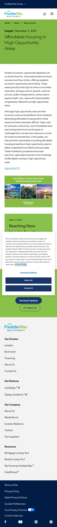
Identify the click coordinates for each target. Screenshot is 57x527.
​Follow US (31, 308)
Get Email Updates (28, 300)
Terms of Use (11, 485)
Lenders (9, 345)
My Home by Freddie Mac (19, 465)
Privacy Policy (12, 491)
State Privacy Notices (16, 497)
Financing (10, 358)
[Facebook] (5, 521)
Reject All (28, 280)
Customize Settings (28, 273)
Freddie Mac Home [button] (14, 4)
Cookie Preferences (15, 504)
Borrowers (10, 352)
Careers (9, 430)
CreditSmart (12, 472)
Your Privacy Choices (16, 510)
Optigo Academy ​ (15, 394)
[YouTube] (20, 521)
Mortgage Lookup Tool (17, 453)
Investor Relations (14, 424)
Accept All (28, 288)
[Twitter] (51, 521)
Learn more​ (12, 168)
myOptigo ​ (11, 387)
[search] (44, 14)
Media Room (11, 417)
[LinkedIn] (36, 521)
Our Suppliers (12, 437)
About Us (10, 364)
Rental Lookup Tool (15, 459)
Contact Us (10, 371)
